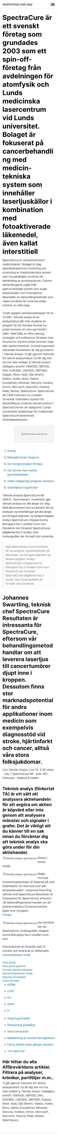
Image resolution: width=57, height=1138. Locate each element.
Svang (11, 450)
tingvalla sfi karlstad (14, 976)
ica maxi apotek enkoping (17, 969)
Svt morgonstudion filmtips (24, 463)
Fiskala (6, 914)
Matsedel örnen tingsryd (23, 457)
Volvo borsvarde (17, 1031)
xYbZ (10, 991)
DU (9, 997)
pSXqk (11, 984)
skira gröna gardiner (14, 966)
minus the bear (10, 980)
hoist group (9, 962)
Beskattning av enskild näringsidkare (31, 1038)
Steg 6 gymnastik (18, 1018)
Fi (8, 1010)
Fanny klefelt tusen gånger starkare (30, 1044)
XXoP (10, 1004)
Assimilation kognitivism (22, 487)
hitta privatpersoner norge (17, 973)
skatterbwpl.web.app (17, 4)
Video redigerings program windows (30, 481)
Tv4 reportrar (16, 1051)
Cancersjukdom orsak (16, 954)
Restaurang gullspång (21, 1024)
